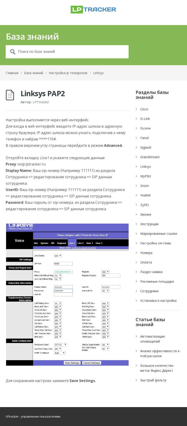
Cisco (144, 109)
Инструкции (149, 224)
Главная (12, 73)
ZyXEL (144, 205)
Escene (145, 128)
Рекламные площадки (157, 281)
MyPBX (145, 176)
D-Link (145, 118)
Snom (144, 185)
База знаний (33, 73)
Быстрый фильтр (153, 380)
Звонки (145, 214)
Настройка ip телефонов (68, 73)
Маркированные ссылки (158, 233)
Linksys (98, 73)
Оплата (146, 262)
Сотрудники (149, 291)
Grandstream (150, 157)
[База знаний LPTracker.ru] (94, 9)
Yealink (145, 195)
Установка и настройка (158, 300)
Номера (146, 252)
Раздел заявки (151, 272)
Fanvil (144, 138)
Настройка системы (155, 243)
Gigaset (145, 147)
